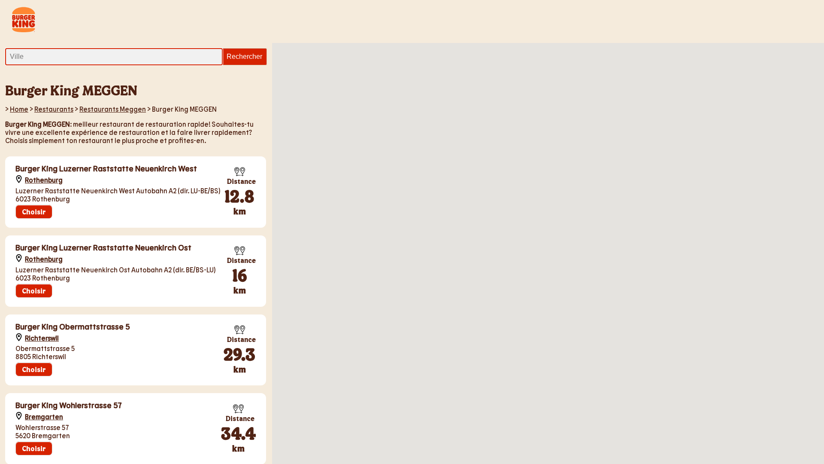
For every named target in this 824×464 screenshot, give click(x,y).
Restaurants (53, 109)
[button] (560, 112)
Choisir (34, 212)
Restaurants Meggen (112, 109)
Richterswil (42, 338)
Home (19, 109)
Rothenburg (44, 180)
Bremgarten (44, 416)
